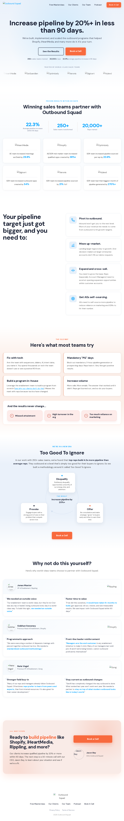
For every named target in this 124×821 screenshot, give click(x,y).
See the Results (51, 51)
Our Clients (73, 5)
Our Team (86, 5)
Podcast (98, 5)
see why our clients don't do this (29, 388)
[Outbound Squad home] (12, 5)
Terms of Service (68, 810)
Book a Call (75, 51)
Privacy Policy (55, 810)
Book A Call (114, 5)
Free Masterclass (56, 5)
